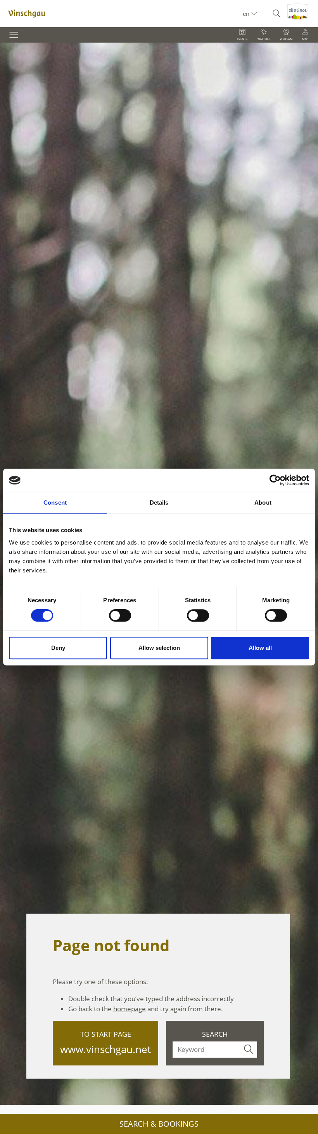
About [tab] (262, 502)
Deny (58, 647)
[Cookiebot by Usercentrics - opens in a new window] (275, 480)
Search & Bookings (159, 1124)
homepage (129, 1008)
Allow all (260, 647)
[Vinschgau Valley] (121, 13)
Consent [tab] (55, 502)
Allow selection (159, 647)
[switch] (120, 615)
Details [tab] (159, 502)
